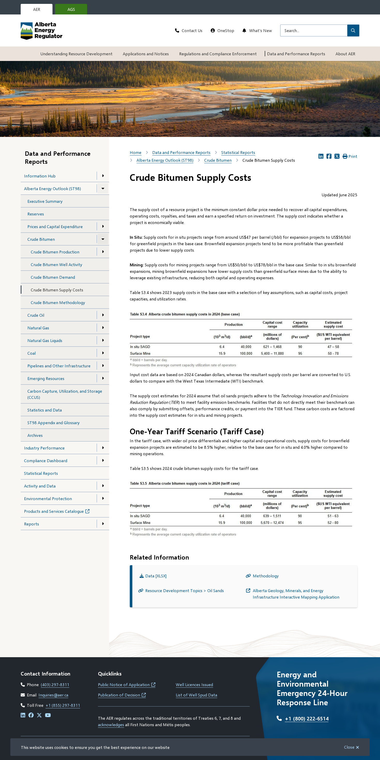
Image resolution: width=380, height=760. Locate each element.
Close (349, 747)
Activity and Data (40, 485)
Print (352, 156)
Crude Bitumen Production (55, 251)
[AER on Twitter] (39, 715)
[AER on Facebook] (31, 715)
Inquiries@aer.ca (53, 694)
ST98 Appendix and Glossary (53, 422)
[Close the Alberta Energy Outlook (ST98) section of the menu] (103, 188)
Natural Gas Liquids (44, 340)
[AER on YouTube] (48, 715)
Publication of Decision (122, 694)
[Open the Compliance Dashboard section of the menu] (103, 460)
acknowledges (111, 724)
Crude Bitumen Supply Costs (57, 289)
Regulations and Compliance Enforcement (218, 53)
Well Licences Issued (194, 684)
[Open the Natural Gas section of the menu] (103, 327)
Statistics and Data (44, 409)
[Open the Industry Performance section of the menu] (103, 448)
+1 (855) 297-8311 (62, 705)
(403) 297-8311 (55, 684)
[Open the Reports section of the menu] (103, 523)
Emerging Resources (45, 378)
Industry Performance (44, 447)
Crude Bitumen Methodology (58, 302)
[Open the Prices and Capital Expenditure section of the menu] (103, 226)
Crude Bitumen (41, 239)
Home (135, 152)
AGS (75, 10)
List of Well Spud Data (196, 694)
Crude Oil (35, 315)
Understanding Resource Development (76, 53)
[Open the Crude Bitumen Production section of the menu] (103, 251)
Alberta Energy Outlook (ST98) (52, 188)
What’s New (260, 30)
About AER (345, 53)
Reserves (35, 213)
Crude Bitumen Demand (53, 277)
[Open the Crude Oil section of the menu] (103, 315)
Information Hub (40, 175)
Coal (31, 353)
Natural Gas (38, 327)
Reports (31, 523)
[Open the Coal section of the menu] (103, 353)
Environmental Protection (48, 498)
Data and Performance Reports (296, 53)
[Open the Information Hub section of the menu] (103, 175)
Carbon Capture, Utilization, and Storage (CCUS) (64, 394)
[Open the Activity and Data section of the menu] (103, 485)
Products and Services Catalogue (61, 513)
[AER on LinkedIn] (23, 715)
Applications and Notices (146, 53)
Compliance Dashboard (45, 460)
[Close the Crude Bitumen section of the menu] (103, 239)
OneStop (225, 30)
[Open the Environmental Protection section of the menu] (103, 498)
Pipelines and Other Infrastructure (58, 365)
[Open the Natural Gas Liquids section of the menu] (103, 340)
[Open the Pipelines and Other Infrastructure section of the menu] (103, 365)
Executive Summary (45, 201)
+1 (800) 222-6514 (307, 718)
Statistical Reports (41, 473)
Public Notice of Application (126, 684)
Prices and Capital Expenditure (55, 226)
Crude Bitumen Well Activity (56, 264)
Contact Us (192, 30)
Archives (35, 435)
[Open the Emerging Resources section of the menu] (103, 378)
